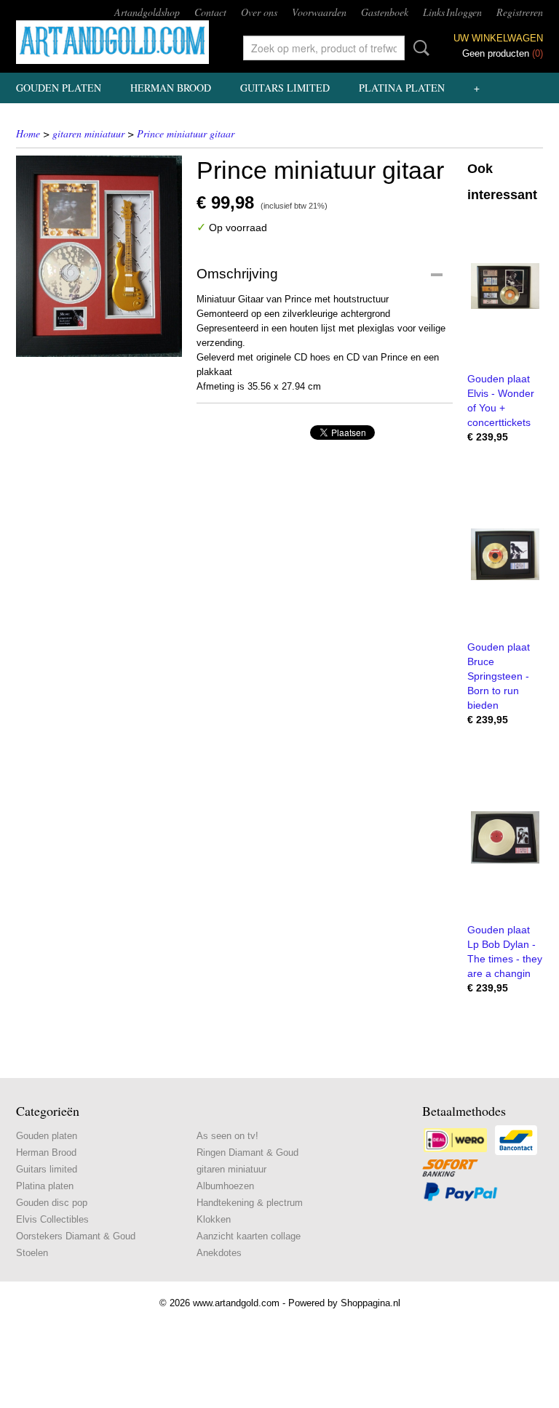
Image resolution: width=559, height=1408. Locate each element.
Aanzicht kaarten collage (249, 1236)
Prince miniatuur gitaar (185, 133)
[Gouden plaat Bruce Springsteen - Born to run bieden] (505, 554)
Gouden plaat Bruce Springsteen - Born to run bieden (498, 676)
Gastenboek (384, 12)
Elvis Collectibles (52, 1219)
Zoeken (418, 48)
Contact (210, 12)
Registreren (519, 12)
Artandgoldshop (147, 12)
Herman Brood (170, 87)
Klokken (214, 1219)
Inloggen (464, 12)
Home (28, 133)
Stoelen (32, 1252)
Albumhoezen (225, 1185)
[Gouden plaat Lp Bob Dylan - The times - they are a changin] (505, 837)
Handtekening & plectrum (250, 1202)
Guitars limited (285, 87)
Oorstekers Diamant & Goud (75, 1236)
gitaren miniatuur (88, 133)
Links (434, 12)
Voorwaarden (319, 12)
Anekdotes (219, 1252)
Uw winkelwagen (498, 38)
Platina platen (402, 87)
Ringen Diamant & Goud (247, 1152)
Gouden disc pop (51, 1202)
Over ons (259, 12)
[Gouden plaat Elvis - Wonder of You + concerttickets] (505, 286)
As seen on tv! (227, 1135)
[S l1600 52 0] (99, 256)
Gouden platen (58, 87)
